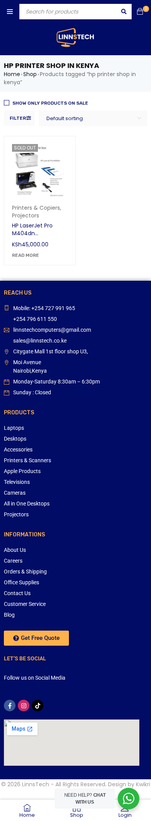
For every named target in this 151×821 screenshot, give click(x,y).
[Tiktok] (37, 705)
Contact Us (17, 593)
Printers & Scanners (27, 460)
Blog (9, 615)
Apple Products (22, 471)
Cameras (15, 493)
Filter (18, 118)
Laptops (14, 428)
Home (12, 74)
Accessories (18, 449)
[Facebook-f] (9, 705)
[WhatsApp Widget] (128, 798)
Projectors (25, 215)
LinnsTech (35, 784)
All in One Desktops (27, 503)
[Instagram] (23, 705)
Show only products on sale (50, 103)
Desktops (15, 439)
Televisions (17, 482)
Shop (30, 74)
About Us (15, 550)
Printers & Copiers (36, 208)
